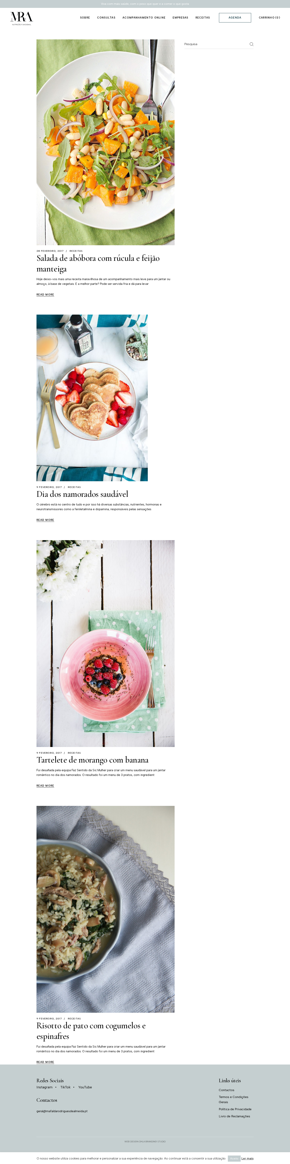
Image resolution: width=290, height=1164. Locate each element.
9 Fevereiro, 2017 (49, 487)
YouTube (85, 1087)
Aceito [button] (234, 1158)
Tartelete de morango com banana (92, 759)
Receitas (76, 251)
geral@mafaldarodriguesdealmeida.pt (62, 1111)
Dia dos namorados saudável (82, 494)
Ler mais (247, 1158)
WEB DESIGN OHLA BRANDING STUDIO (145, 1141)
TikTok (65, 1087)
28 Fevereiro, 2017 (50, 251)
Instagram (44, 1087)
